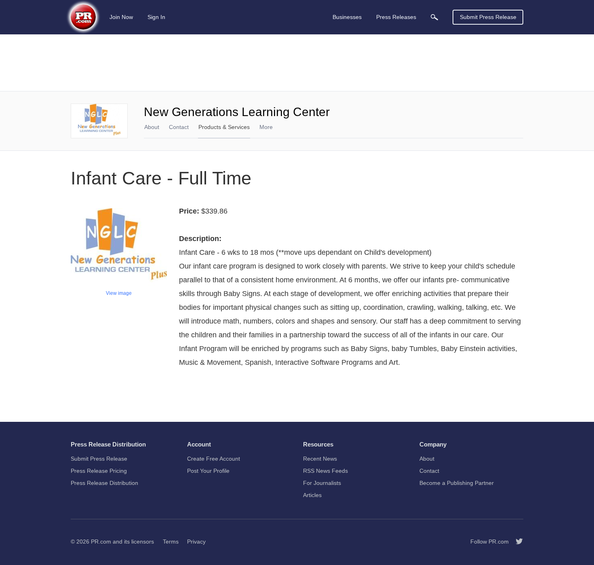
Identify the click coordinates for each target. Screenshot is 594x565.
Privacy (196, 541)
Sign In (156, 17)
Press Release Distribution (104, 483)
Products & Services (224, 127)
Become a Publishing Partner (456, 483)
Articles (312, 495)
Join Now (121, 17)
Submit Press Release (488, 17)
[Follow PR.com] (516, 541)
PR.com (101, 541)
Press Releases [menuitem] (396, 17)
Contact (179, 127)
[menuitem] (434, 17)
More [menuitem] (266, 127)
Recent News (320, 458)
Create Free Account (213, 458)
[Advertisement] (297, 62)
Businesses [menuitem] (347, 17)
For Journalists (322, 483)
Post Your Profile (208, 471)
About (151, 127)
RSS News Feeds (325, 471)
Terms (171, 541)
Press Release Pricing (99, 471)
